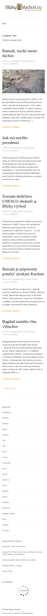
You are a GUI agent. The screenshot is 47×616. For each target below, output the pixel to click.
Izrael (4, 452)
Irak (3, 440)
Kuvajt (4, 474)
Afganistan (6, 412)
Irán (4, 446)
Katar (4, 469)
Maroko (5, 491)
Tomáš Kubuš (28, 148)
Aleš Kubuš (28, 211)
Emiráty (5, 435)
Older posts (9, 388)
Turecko (5, 530)
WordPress (16, 613)
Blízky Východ (14, 609)
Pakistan (5, 502)
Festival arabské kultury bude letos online (19, 560)
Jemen (5, 457)
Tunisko (5, 525)
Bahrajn (5, 423)
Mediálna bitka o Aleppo (12, 565)
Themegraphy (27, 613)
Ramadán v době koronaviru (13, 546)
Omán (4, 497)
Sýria (4, 519)
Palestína (6, 508)
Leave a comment (10, 63)
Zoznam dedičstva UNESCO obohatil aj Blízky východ (19, 201)
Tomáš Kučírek (28, 61)
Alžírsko (5, 418)
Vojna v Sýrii (7, 571)
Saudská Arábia (8, 513)
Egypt (4, 429)
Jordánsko (6, 463)
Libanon (5, 480)
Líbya (4, 485)
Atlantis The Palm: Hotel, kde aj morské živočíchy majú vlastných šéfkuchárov (22, 553)
